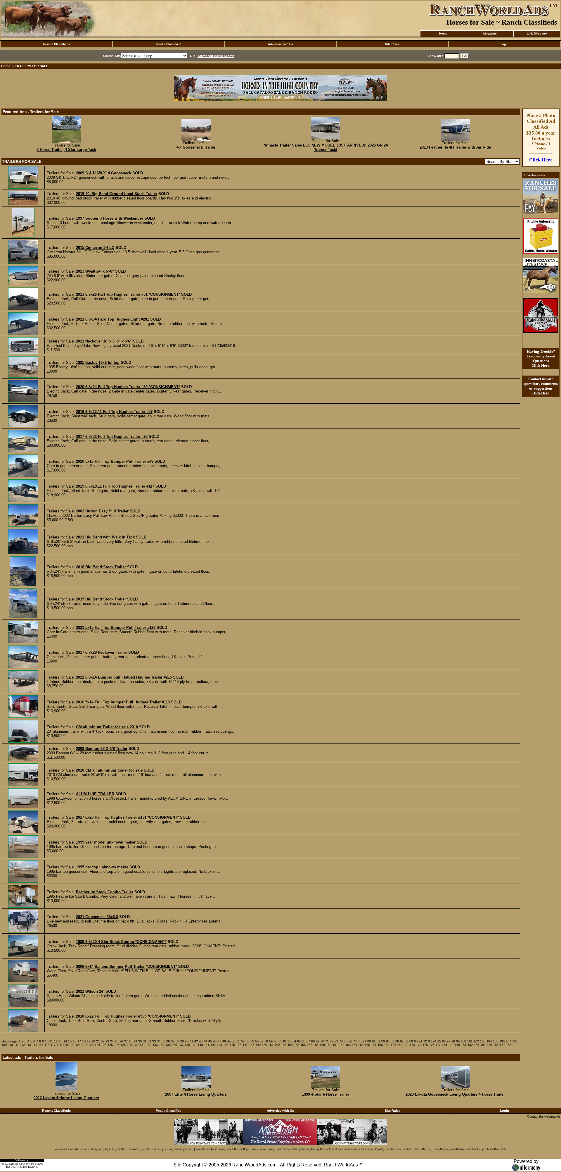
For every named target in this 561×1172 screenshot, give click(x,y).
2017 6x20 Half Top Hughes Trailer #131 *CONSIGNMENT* (127, 817)
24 (112, 1041)
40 (186, 1041)
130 (135, 1045)
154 (290, 1045)
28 (130, 1041)
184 (483, 1045)
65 (299, 1041)
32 (149, 1041)
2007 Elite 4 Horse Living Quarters (196, 1094)
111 (16, 1045)
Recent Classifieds (56, 44)
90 (416, 1041)
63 (289, 1041)
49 (229, 1041)
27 (126, 1041)
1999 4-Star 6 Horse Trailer (325, 1094)
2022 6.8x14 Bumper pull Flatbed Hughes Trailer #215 (124, 677)
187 (502, 1045)
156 (303, 1045)
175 (425, 1045)
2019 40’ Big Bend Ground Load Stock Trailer (116, 194)
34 (158, 1041)
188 (508, 1045)
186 (495, 1045)
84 (387, 1041)
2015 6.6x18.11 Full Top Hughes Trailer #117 (115, 486)
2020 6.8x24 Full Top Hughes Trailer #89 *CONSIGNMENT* (128, 387)
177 (438, 1045)
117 (53, 1045)
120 (71, 1045)
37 (172, 1041)
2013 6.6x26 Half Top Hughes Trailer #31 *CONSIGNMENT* (128, 294)
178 (444, 1045)
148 (251, 1045)
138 (187, 1045)
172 (405, 1045)
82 (378, 1041)
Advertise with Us (280, 44)
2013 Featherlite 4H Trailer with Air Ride (455, 147)
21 (98, 1041)
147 (245, 1045)
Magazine (490, 33)
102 (476, 1041)
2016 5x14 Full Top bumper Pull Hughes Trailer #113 (123, 702)
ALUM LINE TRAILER (95, 794)
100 (463, 1041)
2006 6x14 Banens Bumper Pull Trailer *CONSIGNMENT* (126, 966)
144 (225, 1045)
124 (97, 1045)
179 (450, 1045)
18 (84, 1041)
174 (418, 1045)
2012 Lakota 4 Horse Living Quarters (66, 1098)
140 (200, 1045)
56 (257, 1041)
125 (103, 1045)
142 (213, 1045)
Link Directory (537, 33)
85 (392, 1041)
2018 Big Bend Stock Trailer (101, 567)
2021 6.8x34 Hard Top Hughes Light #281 (112, 319)
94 (434, 1041)
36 (168, 1041)
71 (327, 1041)
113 (28, 1045)
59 (271, 1041)
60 (275, 1041)
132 (148, 1045)
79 (364, 1041)
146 (238, 1045)
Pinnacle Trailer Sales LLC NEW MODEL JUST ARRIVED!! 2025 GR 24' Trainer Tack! (325, 147)
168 (380, 1045)
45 (210, 1041)
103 (482, 1041)
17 (79, 1041)
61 (280, 1041)
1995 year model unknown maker (106, 842)
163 (348, 1045)
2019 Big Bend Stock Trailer (101, 599)
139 (193, 1045)
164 (354, 1045)
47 (219, 1041)
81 (373, 1041)
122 (84, 1045)
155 (296, 1045)
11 (51, 1041)
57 (261, 1041)
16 (74, 1041)
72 (331, 1041)
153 (283, 1045)
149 (258, 1045)
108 (514, 1041)
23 (107, 1041)
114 (34, 1045)
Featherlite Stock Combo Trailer (104, 892)
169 (386, 1045)
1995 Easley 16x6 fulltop (98, 362)
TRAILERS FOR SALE (31, 66)
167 (373, 1045)
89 (411, 1041)
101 (469, 1041)
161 (335, 1045)
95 (439, 1041)
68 (313, 1041)
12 (56, 1041)
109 (4, 1045)
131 (142, 1045)
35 (163, 1041)
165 (360, 1045)
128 (123, 1045)
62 (285, 1041)
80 (369, 1041)
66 (303, 1041)
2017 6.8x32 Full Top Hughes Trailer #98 (112, 436)
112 (22, 1045)
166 (367, 1045)
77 (355, 1041)
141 (206, 1045)
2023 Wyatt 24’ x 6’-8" (95, 271)
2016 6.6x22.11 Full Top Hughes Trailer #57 (114, 411)
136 (174, 1045)
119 (65, 1045)
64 (294, 1041)
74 (341, 1041)
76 (350, 1041)
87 (402, 1041)
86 (397, 1041)
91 (420, 1041)
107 (508, 1041)
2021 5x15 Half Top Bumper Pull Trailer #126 (115, 627)
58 (266, 1041)
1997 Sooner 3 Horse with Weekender (109, 218)
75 (345, 1041)
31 (144, 1041)
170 (393, 1045)
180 (457, 1045)
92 (425, 1041)
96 (444, 1041)
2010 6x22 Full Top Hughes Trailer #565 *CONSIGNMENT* (127, 1016)
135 (168, 1045)
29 (135, 1041)
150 (264, 1045)
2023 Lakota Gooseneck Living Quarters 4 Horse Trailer (455, 1094)
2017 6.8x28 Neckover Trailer (101, 652)
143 (219, 1045)
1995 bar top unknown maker (102, 867)
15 (70, 1041)
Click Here (541, 160)
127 (116, 1045)
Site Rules (392, 44)
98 (453, 1041)
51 (238, 1041)
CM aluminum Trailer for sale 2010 (107, 727)
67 (308, 1041)
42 (196, 1041)
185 (489, 1045)
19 (88, 1041)
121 (78, 1045)
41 (191, 1041)
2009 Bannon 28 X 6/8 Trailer (101, 748)
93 (430, 1041)
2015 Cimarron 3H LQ (95, 247)
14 (65, 1041)
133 (155, 1045)
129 (129, 1045)
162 (341, 1045)
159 (322, 1045)
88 (406, 1041)
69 (317, 1041)
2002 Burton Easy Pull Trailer (103, 511)
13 (60, 1041)
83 (383, 1041)
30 (140, 1041)
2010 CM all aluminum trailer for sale (109, 770)
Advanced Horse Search (216, 56)
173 (412, 1045)
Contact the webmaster (543, 1116)
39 (182, 1041)
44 (205, 1041)
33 (154, 1041)
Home (443, 33)
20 (93, 1041)
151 (270, 1045)
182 (470, 1045)
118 (59, 1045)
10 (47, 1041)
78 (359, 1041)
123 (91, 1045)
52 (243, 1041)
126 (110, 1045)
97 (448, 1041)
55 (252, 1041)
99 (458, 1041)
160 (328, 1045)
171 (399, 1045)
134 (161, 1045)
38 (177, 1041)
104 (489, 1041)
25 (116, 1041)
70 (322, 1041)
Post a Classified (168, 44)
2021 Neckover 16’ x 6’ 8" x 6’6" (104, 341)
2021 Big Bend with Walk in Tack (105, 537)
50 (233, 1041)
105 (495, 1041)
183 (476, 1045)
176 (431, 1045)
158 (315, 1045)
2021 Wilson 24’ (90, 991)
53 (247, 1041)
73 (336, 1041)
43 (200, 1041)
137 (180, 1045)
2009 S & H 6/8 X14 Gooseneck (103, 173)
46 (215, 1041)
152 (277, 1045)
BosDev (10, 1166)
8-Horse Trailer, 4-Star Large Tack (66, 149)
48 (224, 1041)
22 (102, 1041)
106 (502, 1041)
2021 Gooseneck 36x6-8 (97, 917)
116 (46, 1045)
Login (504, 44)
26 (121, 1041)
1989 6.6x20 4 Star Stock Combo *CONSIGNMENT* (121, 941)
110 (10, 1045)
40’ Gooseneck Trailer (195, 147)
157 (309, 1045)
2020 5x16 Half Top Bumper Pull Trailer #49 (114, 461)
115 (40, 1045)
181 (463, 1045)
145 (232, 1045)
